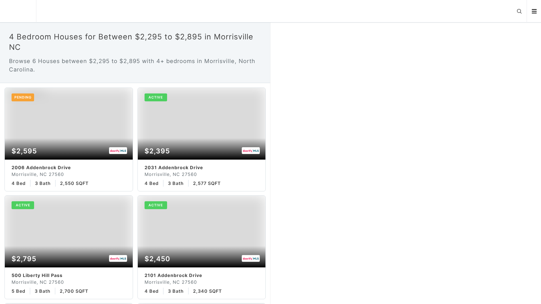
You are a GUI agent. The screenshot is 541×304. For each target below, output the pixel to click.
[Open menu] (534, 11)
